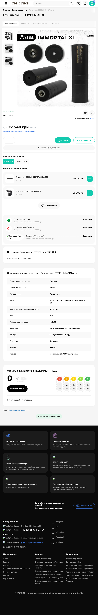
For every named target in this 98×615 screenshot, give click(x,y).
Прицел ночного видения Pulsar (80, 572)
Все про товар (11, 24)
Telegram (60, 522)
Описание (25, 24)
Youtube (59, 542)
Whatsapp (60, 532)
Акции (6, 575)
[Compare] (85, 113)
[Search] (71, 3)
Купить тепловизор (43, 559)
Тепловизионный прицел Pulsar (79, 565)
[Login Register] (85, 3)
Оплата (6, 562)
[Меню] (6, 3)
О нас (5, 559)
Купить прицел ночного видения (49, 578)
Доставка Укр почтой (35, 236)
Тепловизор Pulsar (74, 559)
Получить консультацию (49, 148)
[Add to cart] (90, 179)
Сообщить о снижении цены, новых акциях (19, 131)
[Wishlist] (92, 113)
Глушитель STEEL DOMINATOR (28, 191)
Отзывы (55, 23)
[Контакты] (79, 3)
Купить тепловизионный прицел (49, 562)
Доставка (7, 565)
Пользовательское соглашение (16, 569)
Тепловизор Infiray (74, 562)
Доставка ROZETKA (22, 219)
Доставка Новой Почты (24, 227)
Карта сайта (8, 579)
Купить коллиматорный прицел (48, 574)
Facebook (60, 537)
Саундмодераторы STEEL (19, 410)
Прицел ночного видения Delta (79, 575)
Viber (58, 527)
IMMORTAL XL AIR (22, 161)
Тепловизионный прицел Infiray (79, 569)
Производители (10, 572)
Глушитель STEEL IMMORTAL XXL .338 (32, 177)
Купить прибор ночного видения (49, 571)
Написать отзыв (17, 389)
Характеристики (40, 24)
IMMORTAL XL (9, 161)
